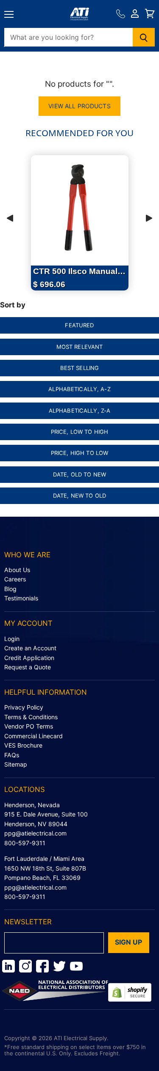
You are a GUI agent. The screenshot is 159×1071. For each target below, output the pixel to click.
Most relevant (79, 346)
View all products (79, 106)
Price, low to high (79, 431)
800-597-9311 (24, 842)
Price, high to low (79, 452)
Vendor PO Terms (28, 726)
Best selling (79, 367)
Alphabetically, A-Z (79, 389)
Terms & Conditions (31, 716)
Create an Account (30, 648)
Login (12, 638)
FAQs (11, 755)
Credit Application (29, 657)
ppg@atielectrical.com (35, 833)
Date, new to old (79, 495)
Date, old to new (79, 474)
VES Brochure (23, 745)
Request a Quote (27, 667)
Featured (79, 325)
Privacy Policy (23, 707)
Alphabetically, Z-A (80, 410)
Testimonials (21, 598)
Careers (15, 579)
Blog (10, 588)
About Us (17, 569)
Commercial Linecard (33, 736)
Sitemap (15, 764)
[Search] (144, 37)
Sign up (128, 942)
